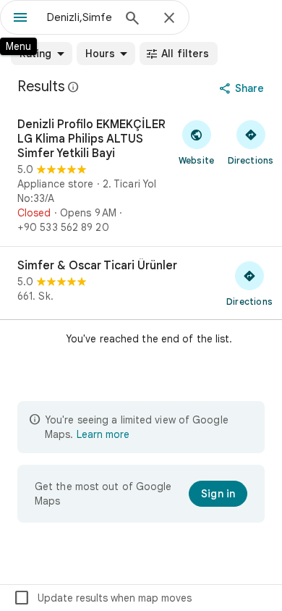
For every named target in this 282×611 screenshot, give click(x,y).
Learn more (103, 434)
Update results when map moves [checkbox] (102, 598)
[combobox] (79, 17)
